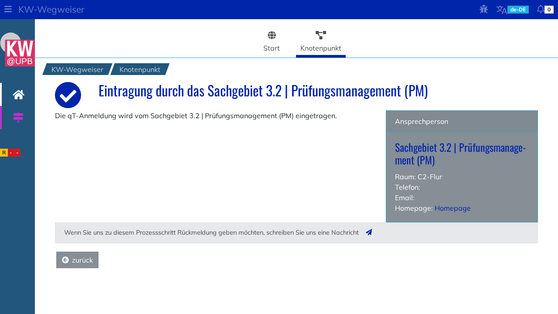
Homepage (453, 208)
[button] (8, 9)
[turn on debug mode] (484, 9)
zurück (82, 260)
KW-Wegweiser (51, 9)
